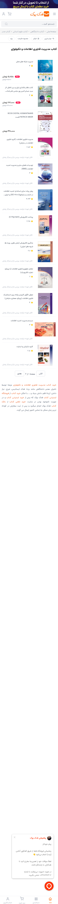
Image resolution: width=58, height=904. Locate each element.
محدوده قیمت (23, 38)
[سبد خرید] (9, 14)
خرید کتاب (16, 393)
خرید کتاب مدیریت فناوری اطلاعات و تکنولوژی (34, 384)
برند (11, 38)
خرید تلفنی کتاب (18, 401)
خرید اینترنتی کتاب (15, 397)
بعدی (19, 373)
